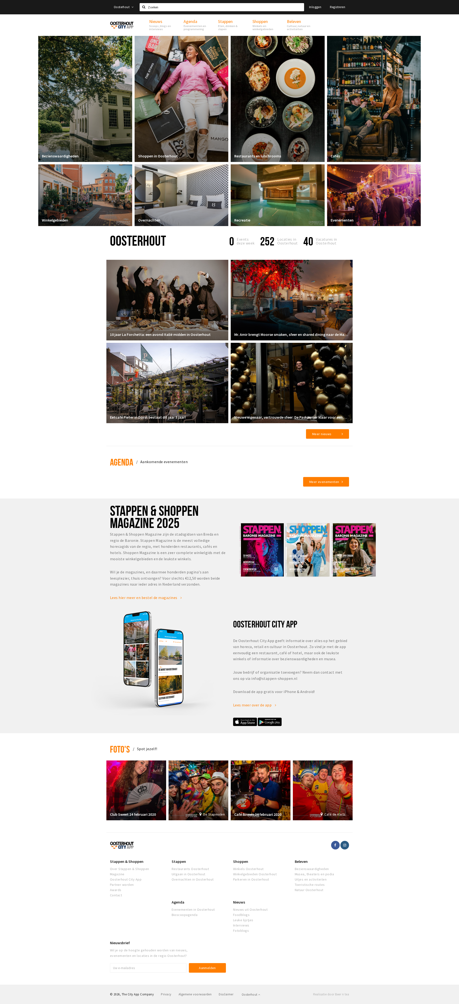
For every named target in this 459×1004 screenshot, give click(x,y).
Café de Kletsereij (336, 814)
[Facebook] (335, 845)
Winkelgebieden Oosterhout (255, 874)
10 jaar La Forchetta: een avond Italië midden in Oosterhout (160, 334)
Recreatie (242, 220)
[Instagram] (344, 845)
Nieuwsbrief (120, 942)
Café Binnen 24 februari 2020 (257, 814)
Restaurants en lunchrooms (257, 156)
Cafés (335, 156)
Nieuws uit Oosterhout (250, 909)
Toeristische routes (310, 884)
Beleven (301, 861)
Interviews (241, 925)
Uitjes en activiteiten (311, 879)
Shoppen (240, 861)
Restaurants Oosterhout (190, 869)
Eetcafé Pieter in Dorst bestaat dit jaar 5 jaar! (148, 417)
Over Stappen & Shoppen (129, 869)
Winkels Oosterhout (248, 869)
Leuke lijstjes (243, 920)
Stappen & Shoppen (126, 861)
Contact (116, 895)
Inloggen (315, 7)
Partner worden (122, 884)
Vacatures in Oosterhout (326, 241)
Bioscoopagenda (185, 915)
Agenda (121, 462)
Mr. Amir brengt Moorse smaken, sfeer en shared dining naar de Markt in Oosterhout (291, 334)
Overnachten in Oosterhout (193, 879)
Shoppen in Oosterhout (158, 156)
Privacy (166, 994)
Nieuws (239, 902)
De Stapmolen (214, 814)
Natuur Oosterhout (309, 890)
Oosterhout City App (126, 879)
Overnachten (149, 220)
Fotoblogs (241, 930)
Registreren (337, 7)
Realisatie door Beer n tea (331, 994)
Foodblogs (241, 915)
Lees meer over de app (253, 705)
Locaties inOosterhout (287, 241)
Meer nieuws (322, 434)
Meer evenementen (324, 482)
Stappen (179, 861)
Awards (115, 890)
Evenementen (342, 220)
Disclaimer (226, 994)
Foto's (120, 749)
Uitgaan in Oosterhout (188, 874)
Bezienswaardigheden (60, 156)
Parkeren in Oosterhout (251, 879)
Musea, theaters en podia (314, 874)
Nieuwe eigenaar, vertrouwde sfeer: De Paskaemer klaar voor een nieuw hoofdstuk (291, 417)
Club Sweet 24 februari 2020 (133, 814)
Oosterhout (122, 7)
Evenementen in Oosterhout (193, 909)
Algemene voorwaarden (195, 994)
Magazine (117, 874)
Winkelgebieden (55, 220)
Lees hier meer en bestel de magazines (144, 597)
